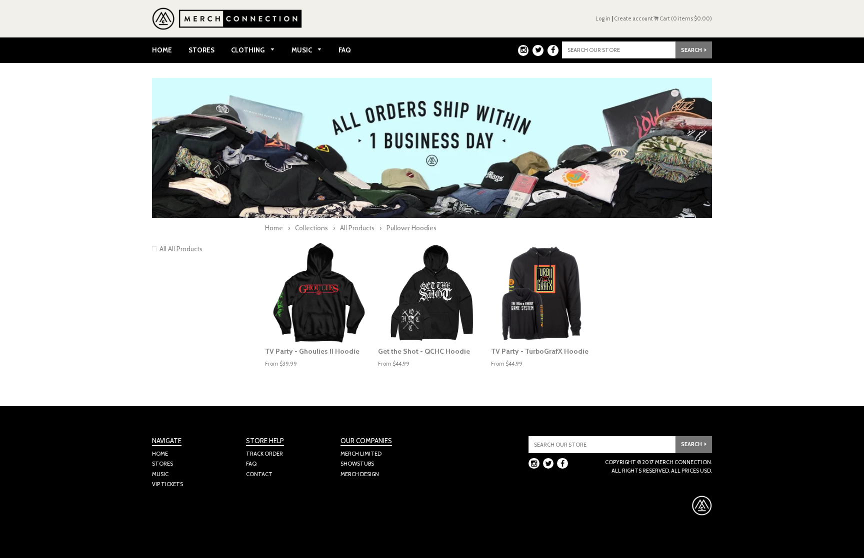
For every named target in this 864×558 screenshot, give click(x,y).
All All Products (181, 249)
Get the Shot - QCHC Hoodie (424, 351)
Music (303, 50)
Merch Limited (361, 453)
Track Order (264, 453)
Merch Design (359, 474)
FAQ (344, 50)
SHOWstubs (357, 463)
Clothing (248, 50)
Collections (311, 228)
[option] (319, 293)
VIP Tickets (167, 484)
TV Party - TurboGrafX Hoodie (539, 351)
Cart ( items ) (685, 18)
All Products (357, 228)
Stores (201, 50)
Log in (603, 18)
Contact (259, 474)
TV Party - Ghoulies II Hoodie (312, 351)
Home (162, 50)
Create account (633, 18)
